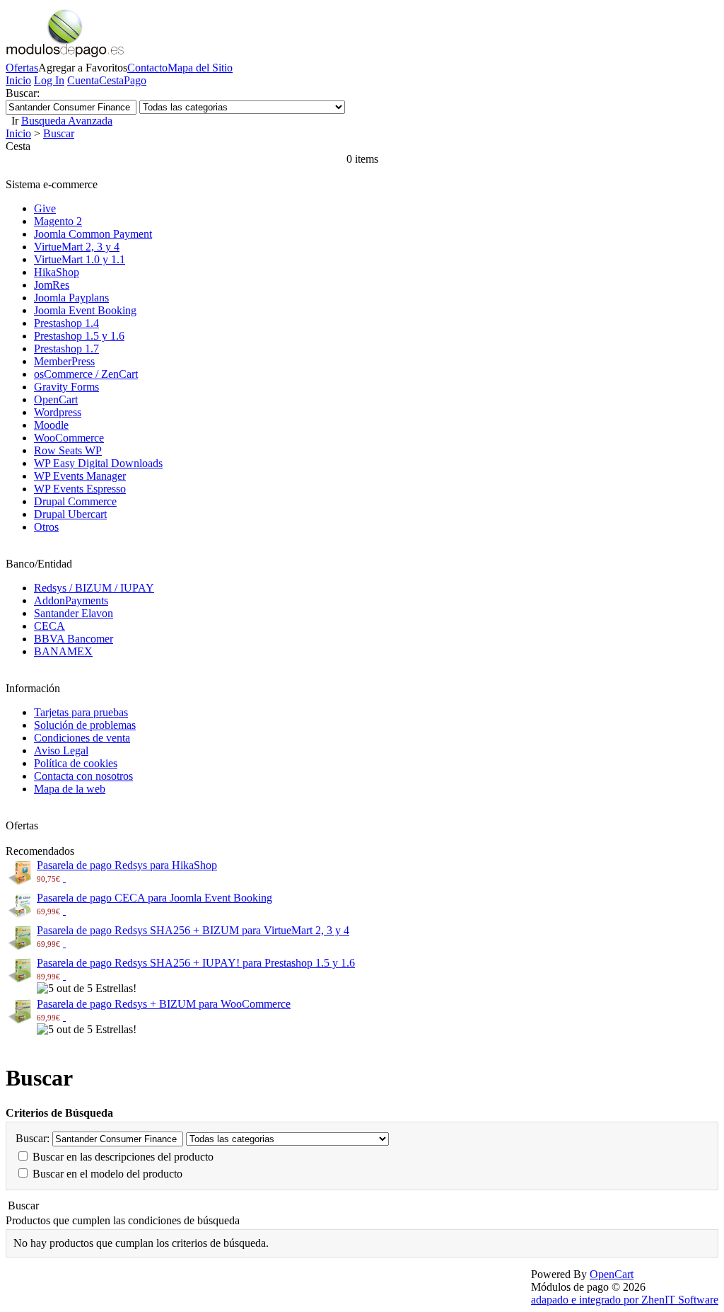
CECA (49, 626)
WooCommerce (69, 438)
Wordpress (57, 412)
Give (45, 208)
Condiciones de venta (82, 738)
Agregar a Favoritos (82, 68)
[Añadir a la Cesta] (64, 878)
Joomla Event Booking (85, 310)
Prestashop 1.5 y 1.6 (79, 336)
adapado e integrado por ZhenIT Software (624, 1300)
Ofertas (22, 68)
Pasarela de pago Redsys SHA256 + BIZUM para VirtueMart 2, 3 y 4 (193, 930)
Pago (135, 80)
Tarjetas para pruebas (81, 712)
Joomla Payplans (71, 298)
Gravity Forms (66, 387)
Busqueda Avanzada (66, 121)
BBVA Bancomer (73, 639)
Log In (49, 80)
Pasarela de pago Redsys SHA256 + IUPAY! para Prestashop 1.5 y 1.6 (196, 963)
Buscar (58, 133)
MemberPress (64, 361)
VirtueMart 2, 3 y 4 (76, 247)
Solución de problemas (85, 725)
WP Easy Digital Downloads (98, 463)
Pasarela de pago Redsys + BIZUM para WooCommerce (164, 1004)
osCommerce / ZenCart (86, 374)
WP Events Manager (80, 476)
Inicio (18, 80)
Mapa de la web (69, 789)
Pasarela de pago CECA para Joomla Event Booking (154, 898)
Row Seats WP (68, 450)
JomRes (51, 285)
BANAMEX (63, 651)
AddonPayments (71, 600)
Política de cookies (75, 763)
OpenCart (56, 399)
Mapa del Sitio (200, 68)
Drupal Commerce (75, 501)
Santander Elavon (73, 613)
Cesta (111, 80)
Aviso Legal (61, 750)
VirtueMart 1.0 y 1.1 (79, 259)
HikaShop (56, 272)
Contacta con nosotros (83, 776)
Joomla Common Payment (93, 234)
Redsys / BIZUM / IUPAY (94, 588)
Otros (46, 527)
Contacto (147, 68)
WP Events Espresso (80, 489)
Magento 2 (58, 221)
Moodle (51, 425)
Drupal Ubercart (70, 514)
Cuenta (83, 80)
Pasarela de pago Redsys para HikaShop (127, 865)
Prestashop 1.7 (66, 349)
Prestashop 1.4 (66, 323)
